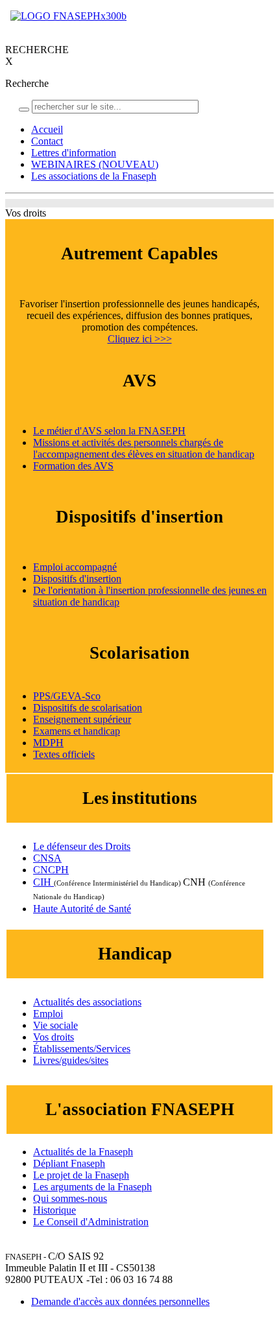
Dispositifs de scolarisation (87, 707)
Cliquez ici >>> (140, 338)
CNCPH (51, 869)
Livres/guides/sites (70, 1060)
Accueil (47, 129)
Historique (54, 1210)
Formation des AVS (73, 465)
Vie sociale (55, 1025)
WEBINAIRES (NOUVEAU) (94, 164)
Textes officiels (64, 754)
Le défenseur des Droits (81, 846)
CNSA (47, 858)
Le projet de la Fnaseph (81, 1175)
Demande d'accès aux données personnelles (120, 1301)
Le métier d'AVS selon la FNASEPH (109, 430)
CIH (43, 882)
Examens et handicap (76, 730)
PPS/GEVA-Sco (67, 695)
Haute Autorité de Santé (82, 908)
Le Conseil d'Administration (91, 1221)
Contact (47, 141)
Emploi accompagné (75, 566)
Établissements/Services (81, 1048)
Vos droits (53, 1036)
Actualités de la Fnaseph (83, 1151)
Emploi (48, 1013)
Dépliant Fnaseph (69, 1163)
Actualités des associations (87, 1001)
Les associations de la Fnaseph (93, 176)
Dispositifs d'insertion (77, 578)
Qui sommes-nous (70, 1198)
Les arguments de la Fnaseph (92, 1186)
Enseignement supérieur (82, 719)
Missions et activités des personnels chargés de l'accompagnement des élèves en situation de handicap (143, 448)
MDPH (48, 742)
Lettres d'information (73, 152)
